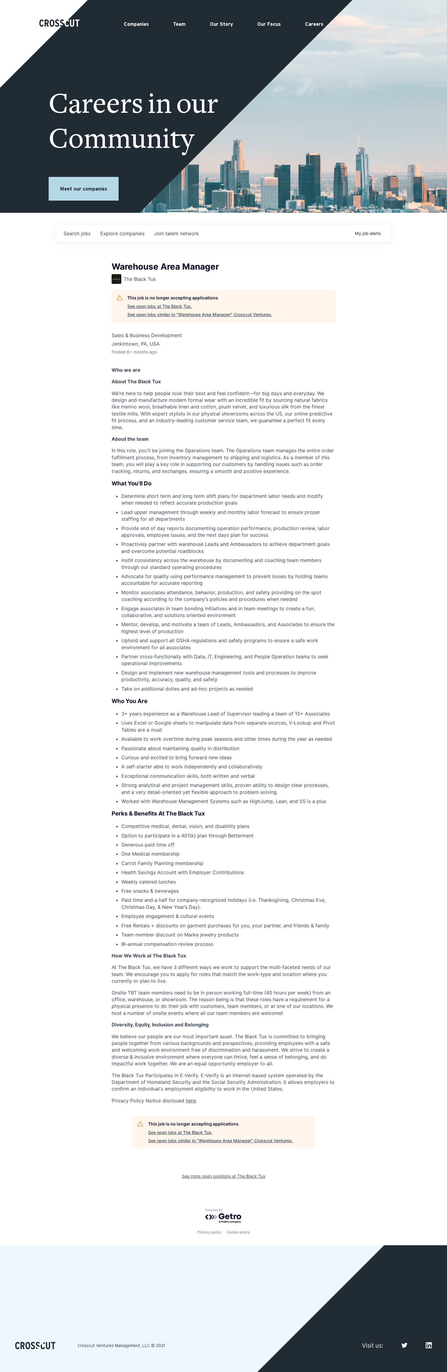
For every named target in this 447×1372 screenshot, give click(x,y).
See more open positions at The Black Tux (223, 1176)
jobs (77, 233)
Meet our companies (83, 188)
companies (122, 233)
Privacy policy (209, 1232)
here (191, 1101)
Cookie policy (238, 1232)
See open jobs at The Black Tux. (159, 306)
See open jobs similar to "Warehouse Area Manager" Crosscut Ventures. (199, 314)
